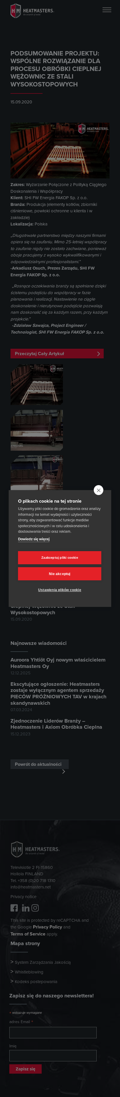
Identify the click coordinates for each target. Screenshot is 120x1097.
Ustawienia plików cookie (59, 590)
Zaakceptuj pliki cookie (59, 557)
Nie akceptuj (59, 574)
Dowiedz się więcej (34, 539)
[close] (98, 490)
